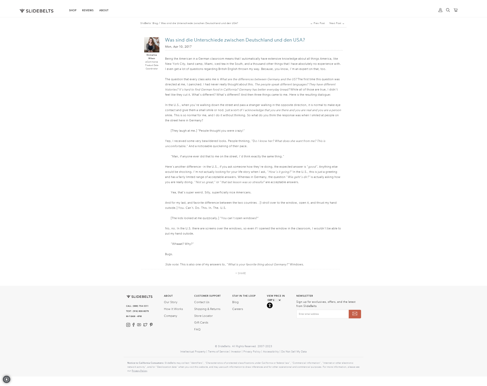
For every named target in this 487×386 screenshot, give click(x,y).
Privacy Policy (139, 371)
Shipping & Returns (207, 309)
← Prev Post (317, 23)
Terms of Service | (219, 351)
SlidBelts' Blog (149, 23)
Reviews (88, 10)
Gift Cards (201, 322)
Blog (235, 302)
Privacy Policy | (253, 351)
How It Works (173, 309)
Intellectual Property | (194, 351)
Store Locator (203, 315)
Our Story (170, 302)
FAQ (197, 329)
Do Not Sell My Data (294, 351)
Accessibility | (272, 351)
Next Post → (337, 23)
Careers (237, 309)
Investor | (237, 351)
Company (170, 315)
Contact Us (201, 302)
